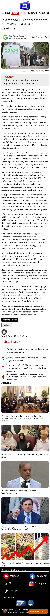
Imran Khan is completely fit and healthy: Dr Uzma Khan (24, 455)
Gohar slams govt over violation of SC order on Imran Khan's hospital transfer (22, 527)
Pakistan (32, 13)
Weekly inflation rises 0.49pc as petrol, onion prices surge (25, 564)
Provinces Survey (38, 611)
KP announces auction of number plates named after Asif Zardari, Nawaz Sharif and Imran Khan (26, 376)
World (42, 13)
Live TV (23, 13)
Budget (14, 13)
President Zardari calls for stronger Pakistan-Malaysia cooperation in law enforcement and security (22, 418)
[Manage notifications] (5, 611)
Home (7, 13)
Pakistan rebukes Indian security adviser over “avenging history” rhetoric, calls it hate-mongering (27, 368)
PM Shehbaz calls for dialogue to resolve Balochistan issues (20, 491)
